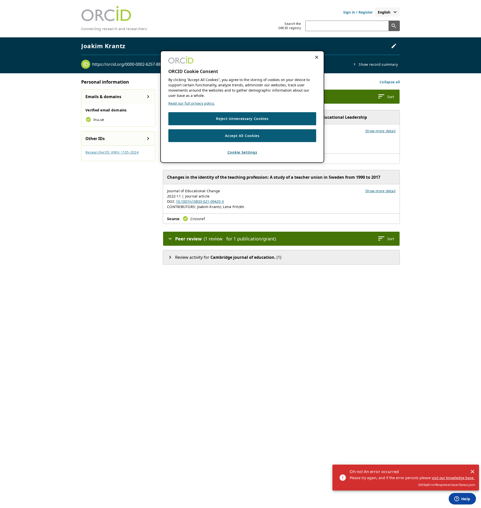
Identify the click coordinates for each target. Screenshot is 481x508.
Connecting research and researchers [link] (114, 28)
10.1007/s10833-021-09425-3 (200, 201)
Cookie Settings (242, 152)
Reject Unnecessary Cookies (242, 118)
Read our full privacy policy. (191, 103)
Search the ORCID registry (289, 26)
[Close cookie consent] (316, 57)
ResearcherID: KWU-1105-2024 (112, 152)
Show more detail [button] (380, 131)
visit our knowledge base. (453, 477)
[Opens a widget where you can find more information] (462, 499)
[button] (390, 82)
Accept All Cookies (242, 135)
